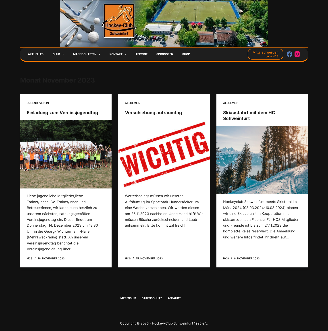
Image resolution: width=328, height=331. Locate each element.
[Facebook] (289, 54)
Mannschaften (84, 54)
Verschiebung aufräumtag (153, 112)
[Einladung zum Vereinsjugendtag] (66, 154)
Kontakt (116, 54)
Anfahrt (174, 298)
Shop (186, 54)
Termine (141, 54)
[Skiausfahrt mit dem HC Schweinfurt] (262, 160)
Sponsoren (164, 54)
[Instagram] (297, 54)
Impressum (128, 298)
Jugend (32, 103)
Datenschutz (152, 298)
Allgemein (132, 103)
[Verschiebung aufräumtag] (164, 154)
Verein (44, 103)
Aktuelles (36, 54)
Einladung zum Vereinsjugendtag (62, 112)
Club (56, 54)
